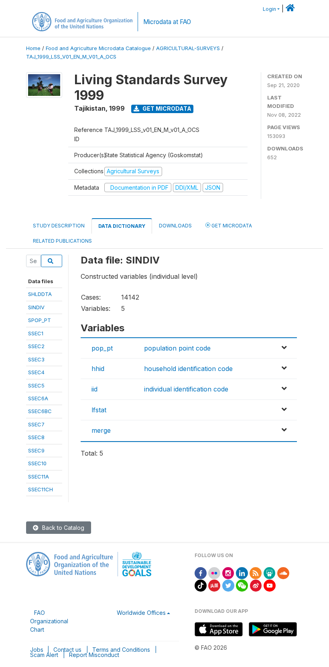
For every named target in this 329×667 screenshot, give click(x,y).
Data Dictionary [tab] (121, 226)
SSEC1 (35, 333)
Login (269, 9)
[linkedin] (242, 572)
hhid (97, 369)
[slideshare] (270, 572)
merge (101, 430)
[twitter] (228, 585)
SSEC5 (36, 385)
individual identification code (186, 389)
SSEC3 (36, 359)
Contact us (67, 649)
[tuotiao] (214, 585)
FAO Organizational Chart (49, 621)
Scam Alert (44, 654)
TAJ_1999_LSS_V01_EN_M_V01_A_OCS (71, 57)
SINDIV (36, 307)
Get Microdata (166, 108)
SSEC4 (36, 372)
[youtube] (270, 585)
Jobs (36, 649)
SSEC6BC (40, 411)
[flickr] (214, 572)
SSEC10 (37, 463)
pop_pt (102, 348)
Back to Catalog (62, 527)
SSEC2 (36, 346)
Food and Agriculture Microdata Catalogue (98, 48)
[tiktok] (201, 585)
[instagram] (228, 572)
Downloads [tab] (175, 226)
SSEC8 (36, 437)
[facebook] (201, 572)
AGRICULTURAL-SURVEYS (188, 48)
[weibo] (256, 585)
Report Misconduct (94, 654)
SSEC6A (38, 398)
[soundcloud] (283, 572)
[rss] (256, 572)
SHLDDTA (40, 294)
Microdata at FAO (167, 22)
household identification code (188, 369)
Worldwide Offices (141, 612)
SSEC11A (38, 476)
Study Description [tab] (59, 226)
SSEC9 (36, 450)
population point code (177, 348)
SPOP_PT (39, 320)
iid (94, 389)
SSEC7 (36, 424)
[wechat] (242, 585)
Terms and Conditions (121, 649)
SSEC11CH (40, 489)
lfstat (98, 410)
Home (33, 48)
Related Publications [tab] (62, 241)
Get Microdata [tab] (231, 226)
